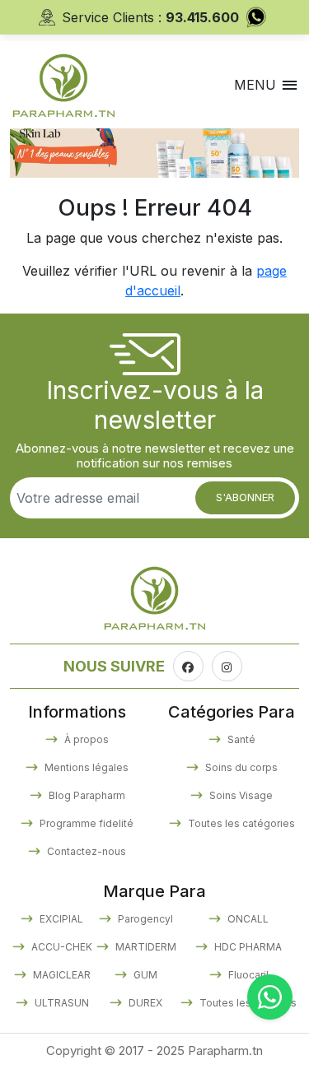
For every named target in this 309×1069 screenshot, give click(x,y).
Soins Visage (240, 795)
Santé (240, 739)
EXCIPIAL (60, 919)
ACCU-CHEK (60, 947)
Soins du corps (240, 767)
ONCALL (247, 919)
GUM (144, 975)
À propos (85, 739)
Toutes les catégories (240, 823)
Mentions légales (85, 767)
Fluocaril (247, 975)
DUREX (144, 1003)
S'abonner (245, 497)
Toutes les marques (247, 1003)
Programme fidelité (85, 823)
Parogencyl (144, 919)
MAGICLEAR (60, 975)
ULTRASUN (60, 1003)
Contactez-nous (85, 851)
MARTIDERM (144, 947)
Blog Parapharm (85, 795)
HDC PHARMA (247, 947)
